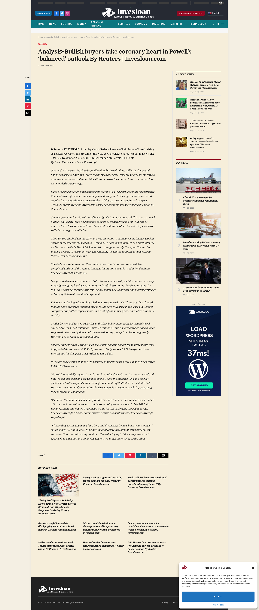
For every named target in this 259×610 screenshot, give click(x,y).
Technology (197, 24)
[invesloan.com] (129, 13)
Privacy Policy (218, 605)
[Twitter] (28, 93)
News (52, 24)
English (215, 13)
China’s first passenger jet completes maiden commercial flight (200, 200)
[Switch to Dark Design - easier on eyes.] (213, 24)
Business (124, 24)
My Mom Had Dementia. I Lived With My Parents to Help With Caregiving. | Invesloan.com (205, 85)
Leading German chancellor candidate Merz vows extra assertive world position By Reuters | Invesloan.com (148, 528)
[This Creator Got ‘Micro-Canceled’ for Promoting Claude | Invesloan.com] (181, 124)
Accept (218, 596)
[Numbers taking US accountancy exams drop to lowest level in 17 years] (198, 225)
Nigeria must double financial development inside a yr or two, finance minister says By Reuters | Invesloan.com (102, 528)
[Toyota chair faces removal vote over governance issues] (198, 271)
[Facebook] (28, 86)
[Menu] (222, 24)
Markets (176, 24)
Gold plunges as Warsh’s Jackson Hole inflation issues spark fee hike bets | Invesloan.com (204, 143)
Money (81, 24)
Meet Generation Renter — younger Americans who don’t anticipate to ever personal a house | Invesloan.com (204, 104)
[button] (253, 568)
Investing (159, 24)
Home (40, 24)
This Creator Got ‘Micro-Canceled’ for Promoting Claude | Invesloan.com (205, 123)
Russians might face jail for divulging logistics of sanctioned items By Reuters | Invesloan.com (57, 526)
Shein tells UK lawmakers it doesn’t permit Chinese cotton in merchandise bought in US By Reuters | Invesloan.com (147, 482)
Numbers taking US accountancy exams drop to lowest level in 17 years (201, 245)
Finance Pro (43, 13)
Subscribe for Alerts (190, 13)
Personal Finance (97, 24)
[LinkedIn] (28, 99)
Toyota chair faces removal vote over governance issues (200, 289)
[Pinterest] (28, 106)
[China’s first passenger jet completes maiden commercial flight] (198, 180)
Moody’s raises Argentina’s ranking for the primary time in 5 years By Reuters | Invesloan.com (102, 481)
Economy (141, 24)
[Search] (218, 24)
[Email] (28, 113)
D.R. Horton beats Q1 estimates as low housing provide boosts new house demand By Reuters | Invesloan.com (146, 547)
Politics (67, 24)
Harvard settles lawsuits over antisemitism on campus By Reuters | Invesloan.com (103, 545)
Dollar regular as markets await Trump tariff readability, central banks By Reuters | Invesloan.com (57, 545)
